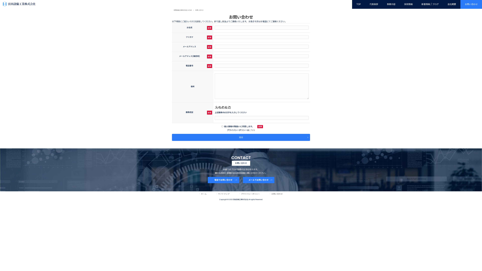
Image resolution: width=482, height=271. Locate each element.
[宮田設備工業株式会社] (19, 5)
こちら (252, 130)
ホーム (204, 194)
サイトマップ (223, 194)
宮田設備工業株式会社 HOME (183, 10)
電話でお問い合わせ (223, 180)
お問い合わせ (277, 194)
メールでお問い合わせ (259, 180)
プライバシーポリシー (250, 194)
